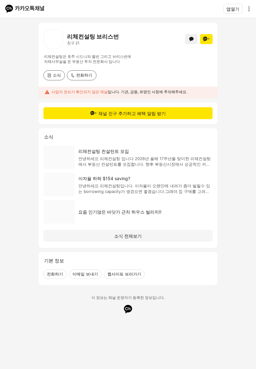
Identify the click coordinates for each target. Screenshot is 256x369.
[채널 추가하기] (206, 39)
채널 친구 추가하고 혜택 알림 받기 (132, 113)
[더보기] (247, 9)
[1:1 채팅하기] (191, 39)
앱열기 (232, 9)
